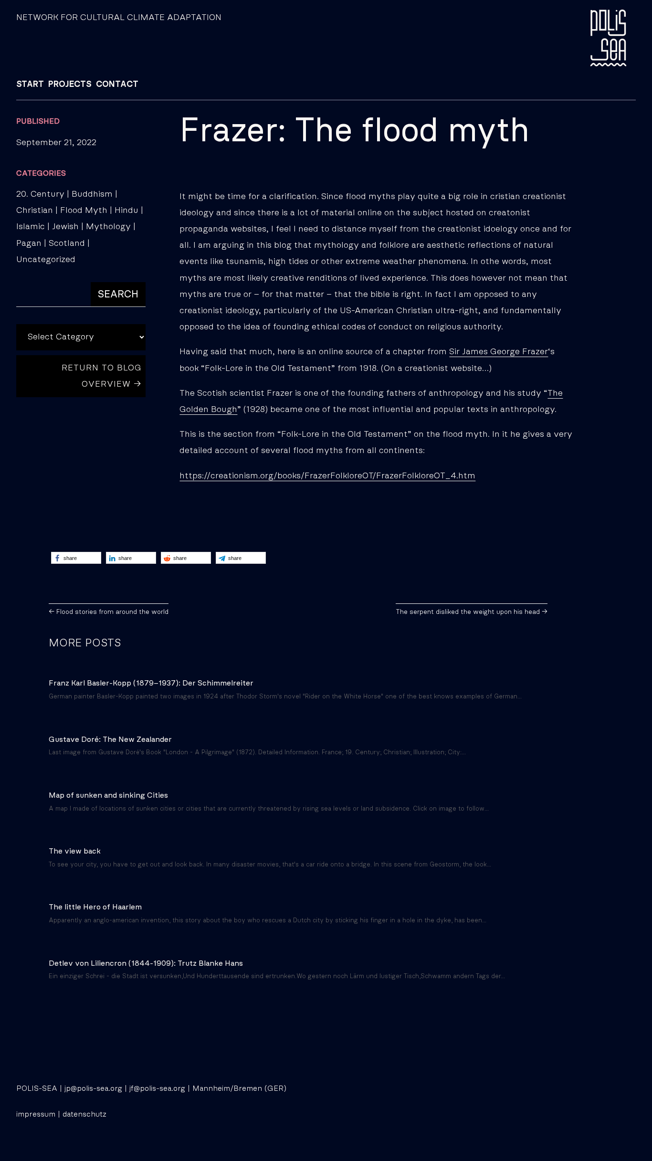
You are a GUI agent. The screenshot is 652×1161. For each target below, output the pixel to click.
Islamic (30, 226)
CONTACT (117, 84)
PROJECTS (70, 84)
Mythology (108, 226)
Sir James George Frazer (498, 352)
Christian (34, 210)
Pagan (29, 243)
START (30, 84)
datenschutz (84, 1114)
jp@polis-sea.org (93, 1088)
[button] (76, 558)
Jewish (65, 226)
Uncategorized (45, 259)
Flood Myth (83, 210)
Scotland (67, 243)
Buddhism (92, 194)
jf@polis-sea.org (157, 1088)
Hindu (126, 210)
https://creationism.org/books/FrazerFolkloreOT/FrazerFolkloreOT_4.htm (327, 476)
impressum (35, 1114)
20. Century (40, 194)
